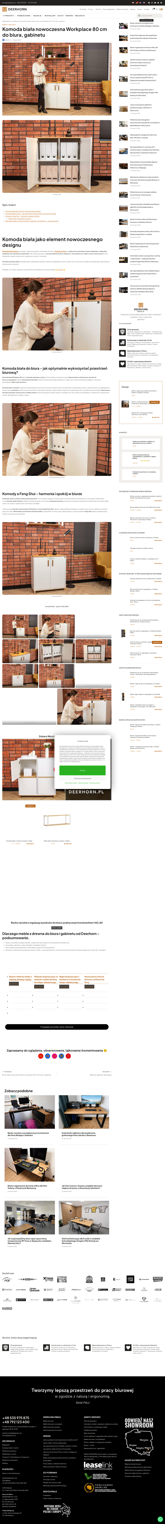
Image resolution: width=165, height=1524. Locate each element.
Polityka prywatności (83, 783)
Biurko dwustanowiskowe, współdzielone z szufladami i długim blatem (144, 456)
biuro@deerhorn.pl (9, 3)
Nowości (69, 16)
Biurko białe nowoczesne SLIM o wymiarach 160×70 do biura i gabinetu (26, 1073)
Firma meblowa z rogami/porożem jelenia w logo (100, 1436)
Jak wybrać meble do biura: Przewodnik (57, 1449)
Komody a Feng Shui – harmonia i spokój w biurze (22, 216)
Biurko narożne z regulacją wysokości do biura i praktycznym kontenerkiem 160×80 (57, 922)
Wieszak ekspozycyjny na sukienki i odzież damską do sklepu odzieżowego (46, 979)
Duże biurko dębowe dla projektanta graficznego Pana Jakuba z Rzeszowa (79, 1134)
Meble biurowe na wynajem (52, 1424)
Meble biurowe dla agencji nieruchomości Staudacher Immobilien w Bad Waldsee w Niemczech (145, 122)
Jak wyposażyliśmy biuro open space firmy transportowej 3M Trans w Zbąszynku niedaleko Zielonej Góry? (29, 1240)
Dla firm (98, 9)
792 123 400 (32, 3)
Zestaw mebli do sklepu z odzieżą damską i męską (20, 978)
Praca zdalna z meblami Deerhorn (54, 1464)
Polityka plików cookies (71, 783)
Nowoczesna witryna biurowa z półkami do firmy (94, 979)
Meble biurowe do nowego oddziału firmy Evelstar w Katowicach (143, 193)
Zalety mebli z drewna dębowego (54, 1443)
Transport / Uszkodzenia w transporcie (15, 1457)
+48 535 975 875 (15, 1418)
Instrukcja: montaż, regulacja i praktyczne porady (101, 1424)
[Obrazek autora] (3, 40)
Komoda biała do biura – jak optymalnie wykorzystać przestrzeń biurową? (30, 214)
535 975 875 (21, 3)
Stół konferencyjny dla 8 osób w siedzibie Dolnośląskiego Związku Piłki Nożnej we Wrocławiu (81, 1240)
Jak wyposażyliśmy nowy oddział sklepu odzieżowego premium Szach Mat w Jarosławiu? (144, 273)
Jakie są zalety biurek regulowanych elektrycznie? (60, 1440)
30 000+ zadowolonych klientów (139, 361)
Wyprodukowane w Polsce (137, 351)
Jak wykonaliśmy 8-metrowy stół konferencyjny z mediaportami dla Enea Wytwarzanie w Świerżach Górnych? (144, 150)
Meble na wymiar (122, 9)
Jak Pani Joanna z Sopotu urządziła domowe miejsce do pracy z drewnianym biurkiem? (82, 1187)
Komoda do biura (61, 251)
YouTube (60, 270)
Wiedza (132, 9)
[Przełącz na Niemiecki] (136, 2)
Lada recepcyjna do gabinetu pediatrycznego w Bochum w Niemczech (141, 107)
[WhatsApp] (160, 1519)
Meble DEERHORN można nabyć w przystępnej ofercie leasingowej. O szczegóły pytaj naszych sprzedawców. (100, 1456)
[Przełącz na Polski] (133, 2)
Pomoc (139, 9)
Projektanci (47, 1495)
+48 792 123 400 (15, 1422)
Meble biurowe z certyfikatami (94, 1439)
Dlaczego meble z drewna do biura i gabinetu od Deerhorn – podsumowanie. (32, 221)
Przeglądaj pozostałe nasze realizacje (56, 1027)
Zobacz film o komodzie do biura (19, 219)
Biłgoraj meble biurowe (133, 1464)
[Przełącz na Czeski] (144, 2)
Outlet (60, 16)
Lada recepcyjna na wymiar (52, 1430)
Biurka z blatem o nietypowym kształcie (97, 1442)
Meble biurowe (48, 1421)
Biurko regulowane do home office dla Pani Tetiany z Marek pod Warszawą (27, 1187)
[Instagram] (152, 2)
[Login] (157, 9)
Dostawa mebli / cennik (10, 1448)
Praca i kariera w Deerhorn (52, 1498)
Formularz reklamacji (50, 1476)
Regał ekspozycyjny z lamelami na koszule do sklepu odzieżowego (70, 979)
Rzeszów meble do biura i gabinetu (137, 1473)
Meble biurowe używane (51, 1427)
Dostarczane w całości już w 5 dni (139, 340)
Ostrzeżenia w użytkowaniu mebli (95, 1427)
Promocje (83, 9)
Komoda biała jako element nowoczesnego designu (23, 211)
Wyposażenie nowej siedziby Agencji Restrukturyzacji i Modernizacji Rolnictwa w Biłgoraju (143, 165)
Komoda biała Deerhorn (10, 251)
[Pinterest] (158, 2)
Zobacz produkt (57, 928)
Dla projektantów (109, 9)
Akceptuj (82, 770)
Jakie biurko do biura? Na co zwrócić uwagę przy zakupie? (60, 1453)
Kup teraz (14, 984)
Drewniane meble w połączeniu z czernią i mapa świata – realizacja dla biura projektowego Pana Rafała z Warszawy (145, 258)
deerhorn (8, 40)
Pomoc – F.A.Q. (89, 1445)
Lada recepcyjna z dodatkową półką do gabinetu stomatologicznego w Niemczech (144, 207)
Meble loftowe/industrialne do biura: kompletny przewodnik (59, 1459)
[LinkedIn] (161, 2)
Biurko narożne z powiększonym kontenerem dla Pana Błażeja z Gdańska (28, 1134)
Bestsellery (50, 16)
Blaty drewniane (89, 1433)
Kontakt (146, 9)
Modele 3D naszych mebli (52, 1483)
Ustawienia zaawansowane (82, 778)
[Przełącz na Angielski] (140, 2)
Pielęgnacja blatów (90, 1430)
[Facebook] (148, 2)
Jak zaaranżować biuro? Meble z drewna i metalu (60, 1446)
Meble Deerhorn (7, 21)
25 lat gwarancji (133, 329)
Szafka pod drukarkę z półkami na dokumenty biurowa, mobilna (144, 442)
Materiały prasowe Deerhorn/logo (54, 1486)
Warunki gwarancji (90, 1421)
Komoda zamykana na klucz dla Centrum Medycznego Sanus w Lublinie (145, 232)
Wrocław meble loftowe (133, 1476)
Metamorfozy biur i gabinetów (94, 1448)
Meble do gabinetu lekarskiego (100, 1073)
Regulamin (6, 1445)
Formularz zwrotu (49, 1479)
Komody (23, 21)
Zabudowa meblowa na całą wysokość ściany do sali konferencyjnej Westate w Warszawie (144, 180)
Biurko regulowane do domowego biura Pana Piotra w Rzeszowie (144, 245)
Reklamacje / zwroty (9, 1454)
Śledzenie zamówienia (10, 1460)
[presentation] (57, 890)
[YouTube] (155, 2)
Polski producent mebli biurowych (55, 1467)
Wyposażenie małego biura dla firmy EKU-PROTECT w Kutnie (143, 136)
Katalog (5, 1463)
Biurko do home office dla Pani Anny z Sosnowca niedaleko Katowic (143, 220)
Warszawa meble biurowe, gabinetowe (138, 1467)
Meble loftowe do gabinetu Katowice (137, 1470)
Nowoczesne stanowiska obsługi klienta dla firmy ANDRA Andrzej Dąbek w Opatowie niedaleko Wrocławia (144, 289)
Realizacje (80, 16)
